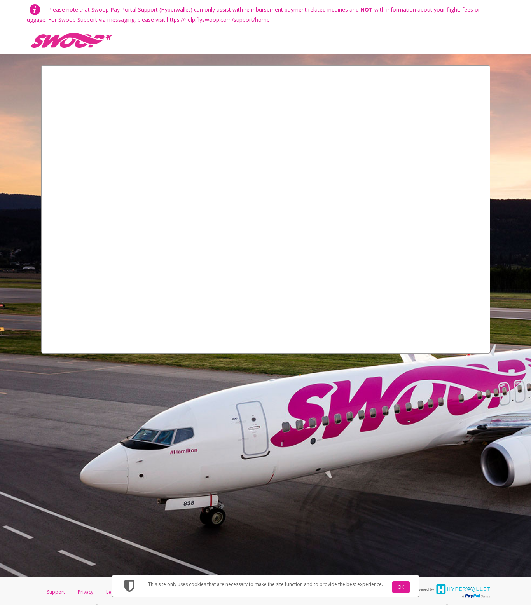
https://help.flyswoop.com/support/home (218, 19)
